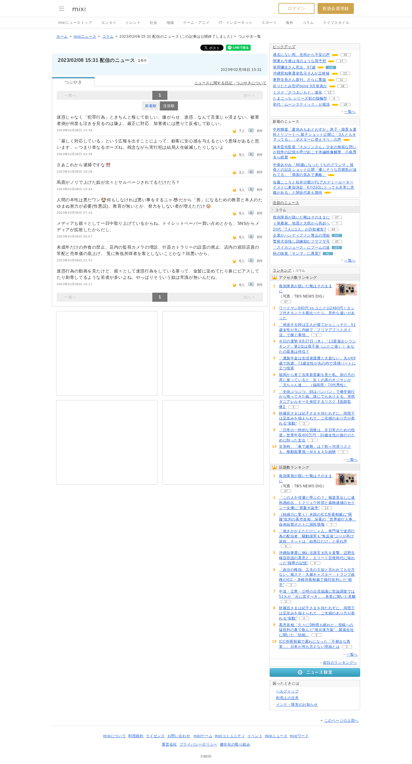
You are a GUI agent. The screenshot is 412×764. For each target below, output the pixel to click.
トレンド (133, 23)
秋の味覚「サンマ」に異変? (297, 253)
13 (329, 92)
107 (337, 247)
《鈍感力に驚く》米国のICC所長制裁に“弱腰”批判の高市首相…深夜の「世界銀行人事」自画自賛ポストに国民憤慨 (318, 519)
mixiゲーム (203, 736)
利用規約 (135, 736)
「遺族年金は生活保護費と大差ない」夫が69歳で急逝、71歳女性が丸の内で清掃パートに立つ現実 (317, 363)
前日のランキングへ (340, 663)
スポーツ (269, 23)
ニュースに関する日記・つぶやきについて (231, 83)
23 (345, 73)
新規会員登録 (335, 8)
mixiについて (114, 736)
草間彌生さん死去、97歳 (294, 67)
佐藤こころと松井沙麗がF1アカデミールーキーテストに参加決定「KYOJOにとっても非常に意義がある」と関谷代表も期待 (313, 187)
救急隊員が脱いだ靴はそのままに (301, 217)
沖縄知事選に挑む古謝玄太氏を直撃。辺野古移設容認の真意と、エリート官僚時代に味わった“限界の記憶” (317, 558)
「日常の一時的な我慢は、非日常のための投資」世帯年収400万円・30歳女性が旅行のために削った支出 (317, 435)
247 (337, 235)
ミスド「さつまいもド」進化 (297, 92)
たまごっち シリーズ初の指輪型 (300, 98)
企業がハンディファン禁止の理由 (301, 235)
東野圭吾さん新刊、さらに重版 (299, 80)
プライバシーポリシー (198, 744)
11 (341, 79)
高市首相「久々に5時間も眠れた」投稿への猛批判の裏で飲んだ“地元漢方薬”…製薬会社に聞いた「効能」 (316, 630)
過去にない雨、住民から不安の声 (301, 55)
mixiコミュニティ (230, 736)
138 (331, 67)
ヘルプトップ (287, 691)
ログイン (296, 8)
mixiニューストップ (75, 23)
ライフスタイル (336, 23)
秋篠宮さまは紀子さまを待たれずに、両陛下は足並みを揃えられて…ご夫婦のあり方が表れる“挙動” (317, 418)
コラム (308, 23)
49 (333, 229)
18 (345, 104)
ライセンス (155, 736)
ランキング (282, 270)
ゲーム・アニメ (196, 23)
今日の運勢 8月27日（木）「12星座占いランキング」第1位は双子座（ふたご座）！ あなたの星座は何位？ (317, 346)
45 (337, 241)
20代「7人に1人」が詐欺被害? (299, 229)
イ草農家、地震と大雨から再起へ (301, 223)
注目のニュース (286, 203)
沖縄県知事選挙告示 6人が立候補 (301, 73)
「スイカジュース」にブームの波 (301, 247)
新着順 (151, 106)
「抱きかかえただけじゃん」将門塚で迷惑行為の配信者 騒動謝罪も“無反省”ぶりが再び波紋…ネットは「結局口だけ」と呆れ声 (317, 536)
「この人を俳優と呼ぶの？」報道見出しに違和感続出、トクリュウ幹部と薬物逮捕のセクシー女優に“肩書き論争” (317, 502)
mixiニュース (85, 36)
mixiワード (299, 736)
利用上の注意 (287, 698)
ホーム (62, 36)
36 (345, 54)
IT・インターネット (235, 23)
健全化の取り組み (235, 744)
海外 (289, 23)
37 (341, 61)
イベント (254, 736)
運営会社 (169, 744)
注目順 (169, 106)
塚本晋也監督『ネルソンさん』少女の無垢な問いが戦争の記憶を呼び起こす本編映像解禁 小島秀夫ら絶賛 (315, 152)
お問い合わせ (178, 736)
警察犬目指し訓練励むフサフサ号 (301, 241)
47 (337, 217)
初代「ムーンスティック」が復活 (301, 104)
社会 (153, 23)
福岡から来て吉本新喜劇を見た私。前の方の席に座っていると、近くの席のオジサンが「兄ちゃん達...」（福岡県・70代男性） (317, 380)
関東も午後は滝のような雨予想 (299, 61)
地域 (170, 23)
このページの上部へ (342, 720)
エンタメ (108, 23)
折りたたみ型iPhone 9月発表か (300, 86)
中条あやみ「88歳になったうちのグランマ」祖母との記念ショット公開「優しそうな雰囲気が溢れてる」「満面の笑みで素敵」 (315, 170)
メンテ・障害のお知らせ (297, 704)
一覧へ (350, 112)
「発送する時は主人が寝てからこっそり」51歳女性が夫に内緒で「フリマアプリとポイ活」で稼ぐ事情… (317, 330)
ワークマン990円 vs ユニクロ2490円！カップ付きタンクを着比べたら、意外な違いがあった (317, 313)
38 (342, 86)
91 (328, 253)
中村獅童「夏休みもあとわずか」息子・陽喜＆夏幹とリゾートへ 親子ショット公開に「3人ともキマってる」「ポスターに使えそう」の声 (315, 134)
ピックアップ (284, 47)
